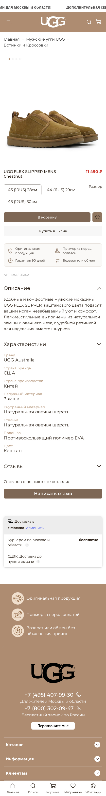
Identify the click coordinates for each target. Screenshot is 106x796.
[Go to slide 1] (9, 59)
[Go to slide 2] (13, 59)
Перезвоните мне (53, 726)
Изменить (35, 528)
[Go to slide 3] (16, 59)
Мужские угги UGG (45, 39)
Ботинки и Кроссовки (26, 45)
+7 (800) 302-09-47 (49, 708)
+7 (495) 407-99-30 (49, 695)
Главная (12, 39)
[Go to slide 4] (19, 59)
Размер (95, 187)
